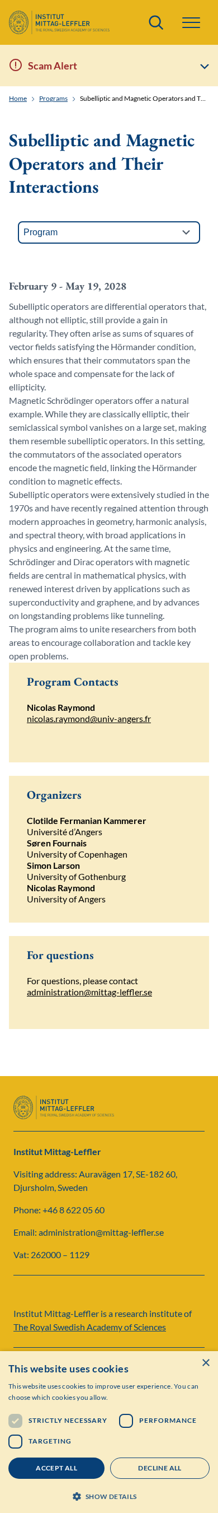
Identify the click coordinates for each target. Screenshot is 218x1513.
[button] (109, 1495)
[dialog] (109, 1432)
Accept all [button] (56, 1468)
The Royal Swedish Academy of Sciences (89, 1326)
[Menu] (191, 22)
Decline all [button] (159, 1468)
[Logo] (59, 22)
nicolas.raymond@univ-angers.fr (89, 718)
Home (18, 98)
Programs (53, 98)
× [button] (205, 1363)
